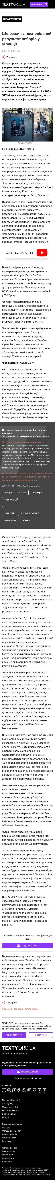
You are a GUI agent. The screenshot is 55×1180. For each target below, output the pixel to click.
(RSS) (10, 1103)
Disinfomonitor (9, 1137)
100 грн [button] (8, 492)
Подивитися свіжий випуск (27, 1078)
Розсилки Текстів (10, 1110)
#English (6, 1117)
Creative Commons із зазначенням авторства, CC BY (29, 1170)
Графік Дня (7, 1154)
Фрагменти (7, 1107)
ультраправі (32, 1009)
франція (7, 1009)
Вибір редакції (9, 1114)
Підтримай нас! (9, 1148)
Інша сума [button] (9, 499)
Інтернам (6, 1141)
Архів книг (7, 1161)
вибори (19, 1009)
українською (20, 1172)
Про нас (6, 1100)
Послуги (6, 1127)
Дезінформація (9, 1134)
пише (14, 149)
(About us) (15, 1100)
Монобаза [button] (10, 520)
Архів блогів (8, 1158)
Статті (5, 1103)
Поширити (11, 57)
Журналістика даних (12, 1124)
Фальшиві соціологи (12, 1131)
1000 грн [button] (37, 492)
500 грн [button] (22, 492)
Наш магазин (8, 1151)
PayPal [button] (27, 520)
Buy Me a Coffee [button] (30, 513)
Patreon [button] (9, 513)
